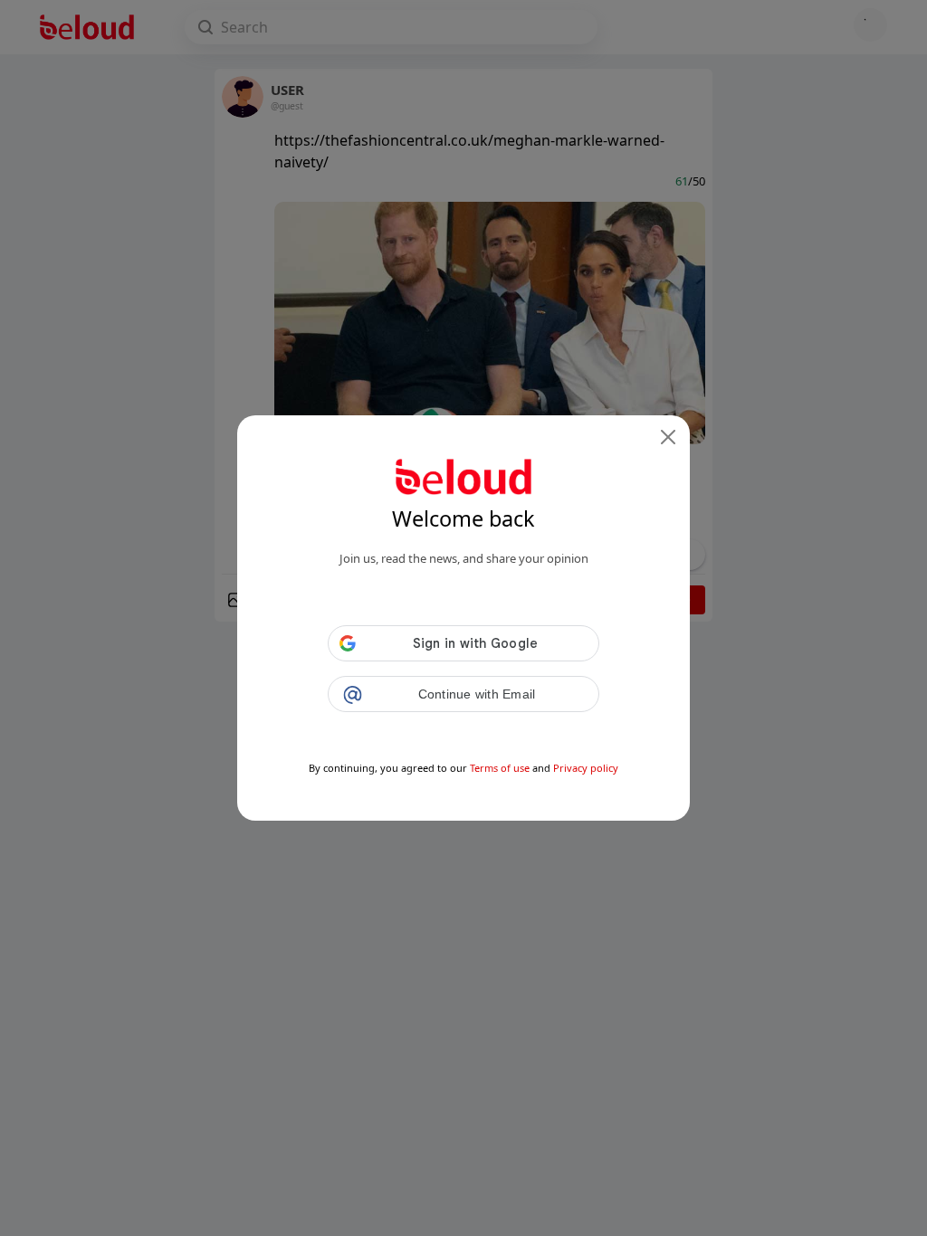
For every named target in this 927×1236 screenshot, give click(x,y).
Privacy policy (585, 768)
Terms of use (500, 768)
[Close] (668, 437)
